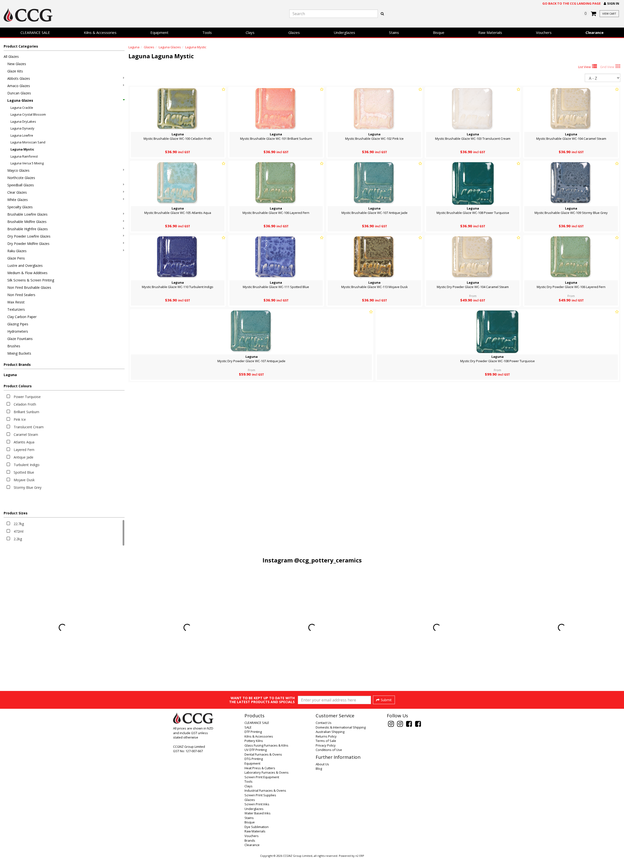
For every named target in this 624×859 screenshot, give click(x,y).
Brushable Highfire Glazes (27, 229)
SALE (248, 727)
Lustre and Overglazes (25, 265)
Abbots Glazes (18, 78)
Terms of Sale (326, 741)
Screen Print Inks (256, 804)
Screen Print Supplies (260, 795)
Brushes (13, 346)
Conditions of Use (329, 750)
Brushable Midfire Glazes (27, 221)
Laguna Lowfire (21, 135)
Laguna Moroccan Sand (27, 142)
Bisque (438, 32)
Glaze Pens (16, 258)
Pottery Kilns (253, 741)
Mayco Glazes (18, 170)
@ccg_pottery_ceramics (328, 560)
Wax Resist (16, 302)
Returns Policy (326, 736)
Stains (394, 32)
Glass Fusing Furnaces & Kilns (266, 745)
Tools (207, 32)
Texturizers (16, 309)
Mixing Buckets (19, 353)
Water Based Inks (257, 813)
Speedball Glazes (20, 185)
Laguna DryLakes (23, 121)
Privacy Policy (326, 745)
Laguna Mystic (22, 149)
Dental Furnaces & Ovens (263, 754)
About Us (322, 764)
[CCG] (104, 15)
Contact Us (324, 722)
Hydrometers (17, 331)
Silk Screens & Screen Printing (30, 280)
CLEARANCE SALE (35, 32)
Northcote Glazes (21, 177)
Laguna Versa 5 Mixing (27, 163)
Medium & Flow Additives (27, 272)
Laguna (10, 374)
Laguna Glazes (20, 100)
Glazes (294, 32)
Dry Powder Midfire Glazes (28, 243)
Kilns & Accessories (100, 32)
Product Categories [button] (21, 46)
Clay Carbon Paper (22, 316)
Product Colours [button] (18, 386)
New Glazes (16, 63)
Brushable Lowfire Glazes (27, 214)
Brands (249, 840)
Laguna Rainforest (24, 156)
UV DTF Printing (255, 750)
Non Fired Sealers (21, 294)
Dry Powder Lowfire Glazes (28, 236)
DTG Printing (253, 759)
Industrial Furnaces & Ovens (265, 790)
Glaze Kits (15, 71)
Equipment (159, 32)
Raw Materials (490, 32)
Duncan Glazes (19, 93)
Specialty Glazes (20, 207)
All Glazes (11, 56)
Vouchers (544, 32)
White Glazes (17, 199)
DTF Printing (253, 731)
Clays (250, 32)
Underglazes (344, 32)
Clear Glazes (17, 192)
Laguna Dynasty (22, 128)
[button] (611, 3)
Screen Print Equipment (261, 777)
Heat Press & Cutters (259, 768)
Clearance (594, 32)
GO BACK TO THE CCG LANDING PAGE (571, 3)
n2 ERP (359, 856)
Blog (319, 768)
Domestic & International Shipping (341, 727)
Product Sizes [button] (16, 513)
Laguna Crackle (21, 107)
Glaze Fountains (20, 338)
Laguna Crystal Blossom (28, 114)
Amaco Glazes (18, 85)
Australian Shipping (330, 731)
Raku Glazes (17, 251)
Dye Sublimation (256, 827)
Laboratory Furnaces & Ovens (266, 772)
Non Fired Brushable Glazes (29, 287)
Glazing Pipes (17, 324)
